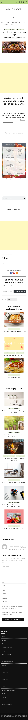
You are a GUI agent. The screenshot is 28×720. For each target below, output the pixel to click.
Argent (11, 432)
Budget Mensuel (5, 643)
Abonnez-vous (20, 291)
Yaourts (22, 120)
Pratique (4, 697)
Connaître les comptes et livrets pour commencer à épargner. (14, 435)
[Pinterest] (14, 273)
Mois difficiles (20, 456)
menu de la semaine (12, 299)
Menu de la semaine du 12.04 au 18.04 (14, 355)
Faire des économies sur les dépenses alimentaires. (14, 459)
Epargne (17, 432)
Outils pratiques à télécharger (8, 690)
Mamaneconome (7, 37)
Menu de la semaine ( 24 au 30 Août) (14, 528)
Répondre (24, 547)
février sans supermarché (7, 658)
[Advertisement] (14, 78)
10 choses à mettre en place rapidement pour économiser (14, 411)
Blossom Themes (19, 716)
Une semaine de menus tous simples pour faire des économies (14, 332)
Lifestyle (4, 665)
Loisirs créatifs (5, 672)
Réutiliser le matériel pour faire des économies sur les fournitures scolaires (14, 505)
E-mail (4, 590)
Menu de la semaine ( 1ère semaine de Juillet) (14, 482)
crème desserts (8, 122)
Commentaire (6, 566)
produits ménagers (6, 701)
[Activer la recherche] (26, 2)
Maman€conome (14, 9)
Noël (3, 683)
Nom (3, 582)
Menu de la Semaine (9, 29)
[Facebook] (11, 273)
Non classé (4, 686)
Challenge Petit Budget (7, 647)
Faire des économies (14, 408)
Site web (4, 598)
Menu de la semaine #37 (14, 377)
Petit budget (20, 29)
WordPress (14, 718)
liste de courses (5, 668)
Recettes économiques (7, 704)
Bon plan (4, 640)
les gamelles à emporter (7, 661)
